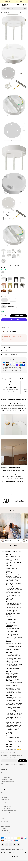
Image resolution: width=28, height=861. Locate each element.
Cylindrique (12, 300)
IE (26, 858)
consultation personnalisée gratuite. (14, 339)
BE (5, 858)
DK (13, 858)
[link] (6, 501)
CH (7, 858)
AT (3, 858)
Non (3, 306)
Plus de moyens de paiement (14, 323)
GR (20, 858)
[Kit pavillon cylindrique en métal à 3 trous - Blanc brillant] (4, 279)
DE (11, 858)
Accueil (3, 12)
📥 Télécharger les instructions (10, 331)
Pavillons (8, 12)
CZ (9, 858)
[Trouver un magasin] (18, 5)
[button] (4, 270)
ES (16, 858)
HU (24, 858)
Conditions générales (21, 764)
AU (1, 858)
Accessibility (15, 856)
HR (22, 858)
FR (18, 858)
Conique (5, 300)
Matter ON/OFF (11, 306)
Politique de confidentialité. (9, 766)
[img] (14, 554)
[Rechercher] (25, 8)
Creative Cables (7, 849)
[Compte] (21, 5)
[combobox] (14, 8)
